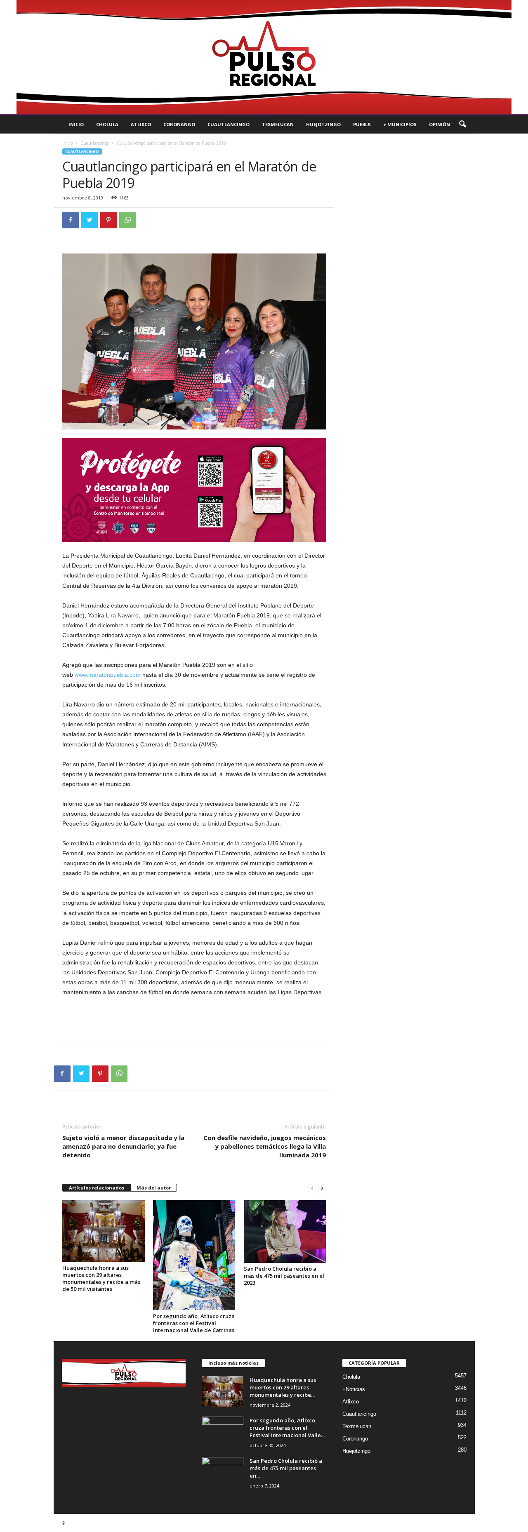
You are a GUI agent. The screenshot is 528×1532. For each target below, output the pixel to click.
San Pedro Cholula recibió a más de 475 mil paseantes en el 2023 (284, 1275)
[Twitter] (89, 220)
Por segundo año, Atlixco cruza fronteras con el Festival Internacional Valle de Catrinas (194, 1323)
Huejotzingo (323, 124)
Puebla (362, 124)
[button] (462, 124)
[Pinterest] (108, 220)
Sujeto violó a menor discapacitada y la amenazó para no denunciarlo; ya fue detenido (123, 1146)
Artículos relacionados (96, 1188)
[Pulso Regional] (264, 57)
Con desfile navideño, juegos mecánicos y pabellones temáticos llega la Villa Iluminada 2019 (264, 1146)
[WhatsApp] (127, 220)
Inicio (76, 124)
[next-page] (322, 1188)
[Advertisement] (194, 1019)
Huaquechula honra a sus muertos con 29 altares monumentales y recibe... (283, 1387)
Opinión (439, 124)
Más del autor (154, 1188)
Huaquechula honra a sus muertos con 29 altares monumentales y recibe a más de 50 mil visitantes (101, 1278)
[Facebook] (70, 220)
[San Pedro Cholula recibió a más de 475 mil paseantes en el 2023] (285, 1231)
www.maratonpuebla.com (108, 674)
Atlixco (141, 124)
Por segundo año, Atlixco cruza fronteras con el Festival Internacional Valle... (287, 1428)
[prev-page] (312, 1188)
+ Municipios (400, 124)
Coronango (179, 124)
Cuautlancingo (228, 124)
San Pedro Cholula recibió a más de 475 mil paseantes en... (286, 1468)
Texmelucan (278, 124)
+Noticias (353, 1389)
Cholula (107, 124)
